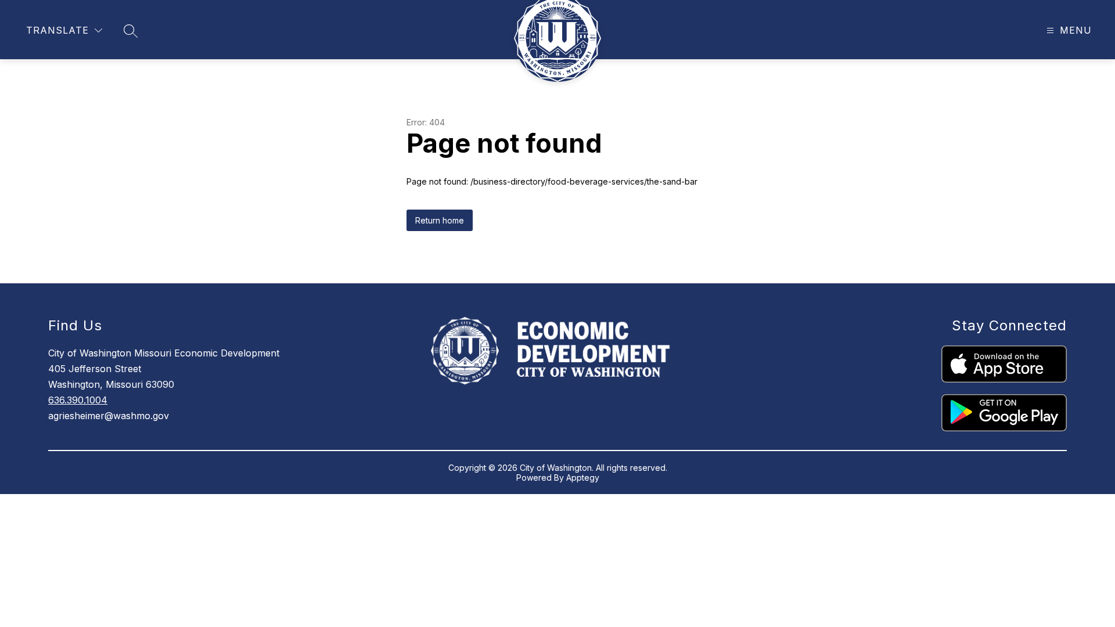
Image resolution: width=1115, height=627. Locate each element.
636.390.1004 (77, 400)
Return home (439, 220)
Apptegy (582, 477)
